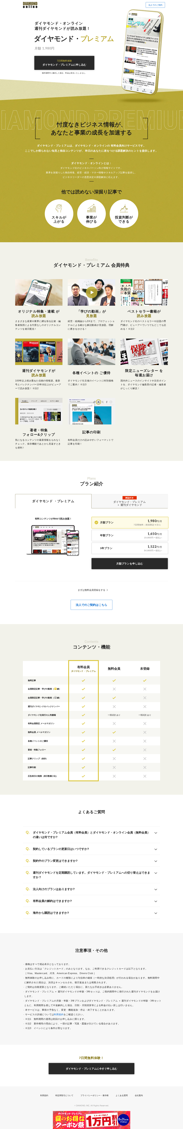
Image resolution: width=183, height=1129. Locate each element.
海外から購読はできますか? (51, 912)
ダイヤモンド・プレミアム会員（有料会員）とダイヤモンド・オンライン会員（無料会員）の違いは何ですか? (91, 835)
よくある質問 (122, 1095)
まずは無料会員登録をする (91, 590)
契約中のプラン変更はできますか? (55, 860)
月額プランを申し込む (129, 563)
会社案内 (139, 1095)
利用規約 (58, 1014)
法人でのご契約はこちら (91, 604)
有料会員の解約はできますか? (52, 900)
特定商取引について (64, 1095)
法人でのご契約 (155, 5)
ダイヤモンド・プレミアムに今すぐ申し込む (91, 1068)
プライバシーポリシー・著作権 (94, 1095)
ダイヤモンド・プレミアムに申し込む (64, 63)
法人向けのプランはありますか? (54, 889)
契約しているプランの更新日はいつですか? (61, 848)
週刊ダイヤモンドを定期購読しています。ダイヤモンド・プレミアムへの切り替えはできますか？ (91, 875)
